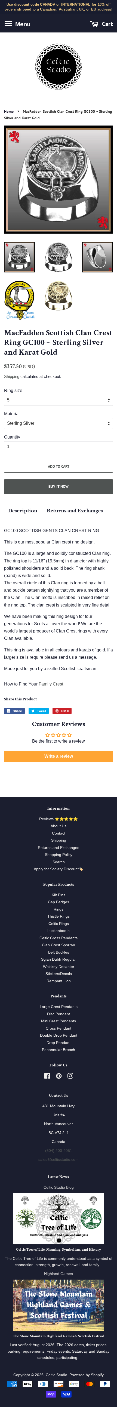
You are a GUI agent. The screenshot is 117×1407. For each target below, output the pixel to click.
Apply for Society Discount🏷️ (58, 869)
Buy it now (58, 486)
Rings (58, 909)
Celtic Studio (56, 1375)
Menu (22, 24)
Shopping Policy (58, 855)
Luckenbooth (58, 931)
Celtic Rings (58, 924)
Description (22, 510)
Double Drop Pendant (58, 1035)
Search (59, 862)
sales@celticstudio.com (58, 1160)
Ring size (13, 390)
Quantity (12, 437)
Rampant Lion (59, 981)
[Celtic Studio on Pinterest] (59, 1077)
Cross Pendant (58, 1028)
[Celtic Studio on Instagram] (70, 1077)
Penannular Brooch (58, 1050)
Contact (58, 833)
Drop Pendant (58, 1043)
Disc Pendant (58, 1014)
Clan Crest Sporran (58, 945)
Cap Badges (58, 902)
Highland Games (58, 1274)
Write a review (58, 756)
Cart (106, 24)
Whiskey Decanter (58, 967)
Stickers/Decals (58, 974)
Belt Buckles (58, 952)
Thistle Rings (58, 916)
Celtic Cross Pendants (58, 938)
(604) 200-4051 (58, 1151)
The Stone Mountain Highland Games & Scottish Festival (58, 1336)
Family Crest (51, 684)
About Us (58, 826)
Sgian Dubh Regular (58, 959)
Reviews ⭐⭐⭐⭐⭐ (58, 819)
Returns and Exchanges (75, 510)
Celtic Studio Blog (59, 1187)
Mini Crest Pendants (58, 1021)
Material (12, 413)
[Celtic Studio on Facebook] (47, 1077)
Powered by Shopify (86, 1375)
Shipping (11, 376)
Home (9, 111)
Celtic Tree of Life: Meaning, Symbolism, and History (58, 1249)
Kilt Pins (58, 895)
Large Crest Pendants (59, 1007)
